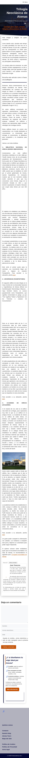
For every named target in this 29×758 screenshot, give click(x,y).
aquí (14, 275)
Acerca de (5, 562)
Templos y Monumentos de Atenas (14, 29)
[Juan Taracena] (6, 575)
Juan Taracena (15, 565)
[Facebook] (6, 577)
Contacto (5, 730)
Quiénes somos (7, 725)
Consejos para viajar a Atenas (14, 26)
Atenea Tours (6, 736)
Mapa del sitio (7, 738)
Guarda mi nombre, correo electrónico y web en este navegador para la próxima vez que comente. (15, 640)
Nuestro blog (6, 733)
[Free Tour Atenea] (2, 2)
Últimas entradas (13, 562)
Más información (12, 689)
